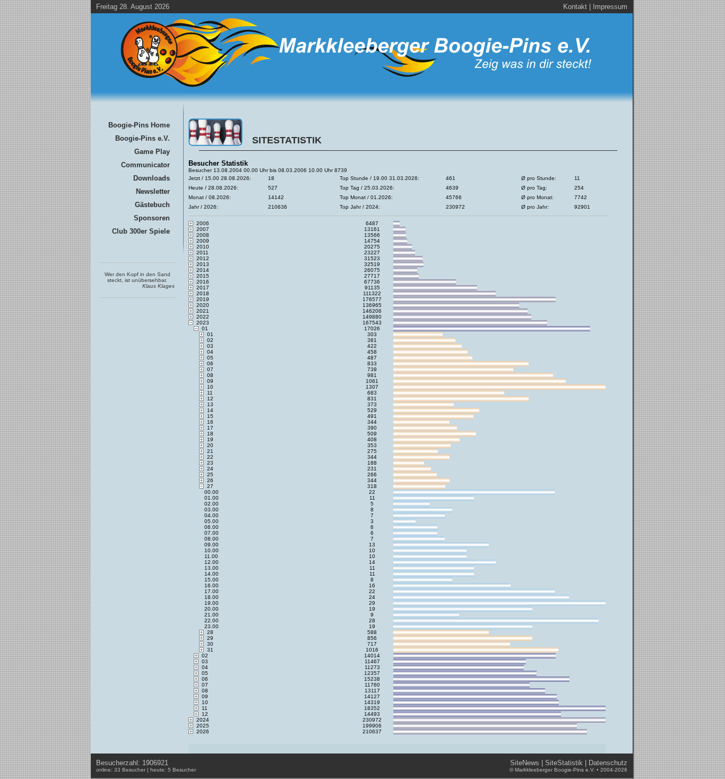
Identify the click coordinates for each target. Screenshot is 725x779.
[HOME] (357, 88)
